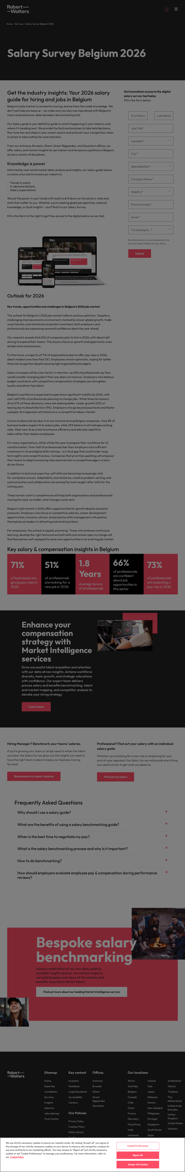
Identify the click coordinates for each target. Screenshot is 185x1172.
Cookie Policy (17, 1157)
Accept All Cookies (138, 1164)
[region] (92, 1155)
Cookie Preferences (137, 1145)
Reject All (138, 1155)
